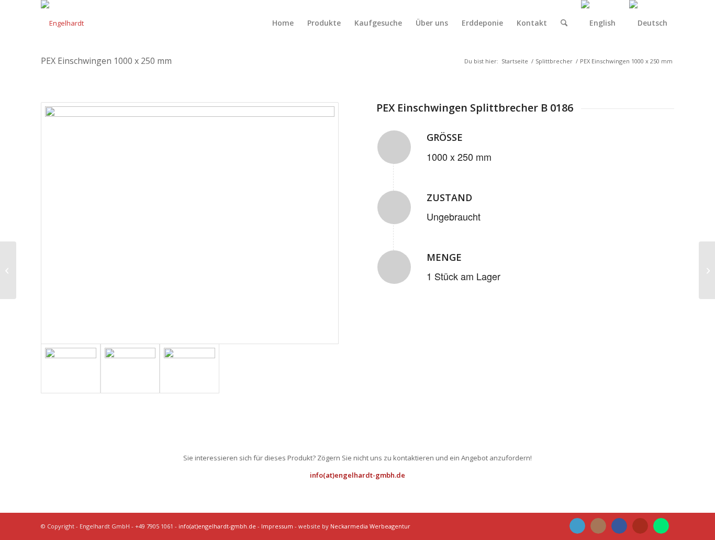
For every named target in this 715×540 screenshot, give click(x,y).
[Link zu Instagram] (598, 526)
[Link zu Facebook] (619, 526)
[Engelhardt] (62, 23)
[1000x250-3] (189, 368)
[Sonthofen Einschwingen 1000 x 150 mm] (8, 270)
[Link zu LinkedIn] (577, 526)
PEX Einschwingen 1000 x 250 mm (106, 61)
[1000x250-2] (130, 368)
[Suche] (564, 23)
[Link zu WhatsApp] (661, 526)
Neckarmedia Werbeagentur (370, 526)
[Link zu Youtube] (640, 526)
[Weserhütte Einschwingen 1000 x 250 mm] (707, 270)
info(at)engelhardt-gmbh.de (357, 475)
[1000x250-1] (190, 223)
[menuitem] (282, 23)
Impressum (277, 526)
